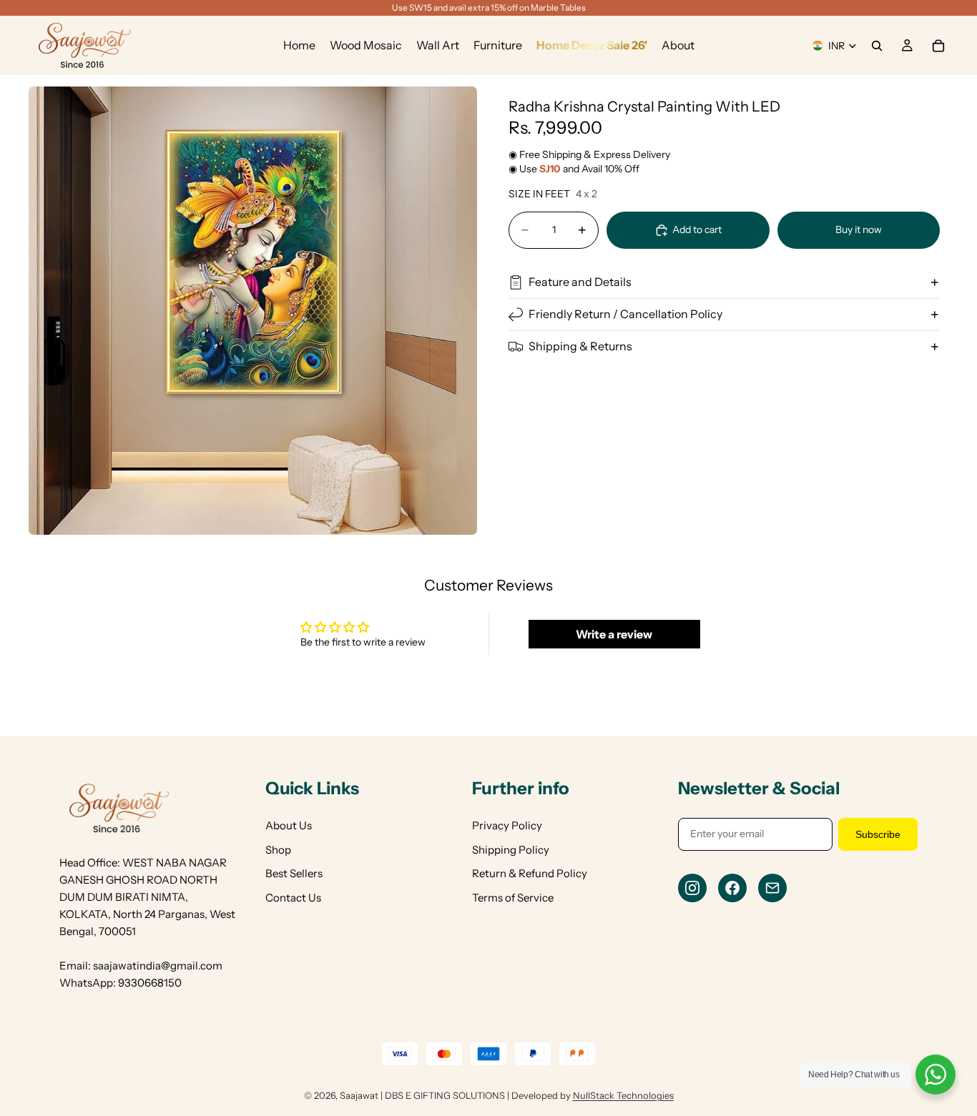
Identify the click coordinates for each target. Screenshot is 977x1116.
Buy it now (858, 229)
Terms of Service (513, 897)
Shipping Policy (510, 849)
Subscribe (877, 834)
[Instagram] (692, 888)
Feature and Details (580, 282)
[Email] (772, 888)
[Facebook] (732, 888)
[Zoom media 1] (253, 311)
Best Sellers (294, 873)
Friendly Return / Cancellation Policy (625, 314)
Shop (278, 849)
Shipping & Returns (580, 346)
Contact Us (293, 897)
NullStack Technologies (623, 1095)
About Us (288, 825)
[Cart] (938, 45)
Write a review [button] (614, 634)
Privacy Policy (507, 825)
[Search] (877, 45)
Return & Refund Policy (529, 873)
